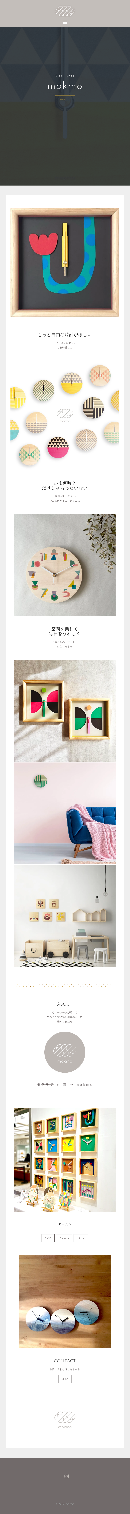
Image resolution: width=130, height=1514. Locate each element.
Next (115, 261)
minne (81, 1238)
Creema (64, 1238)
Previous (14, 261)
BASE (48, 1238)
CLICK (65, 1378)
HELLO (65, 99)
